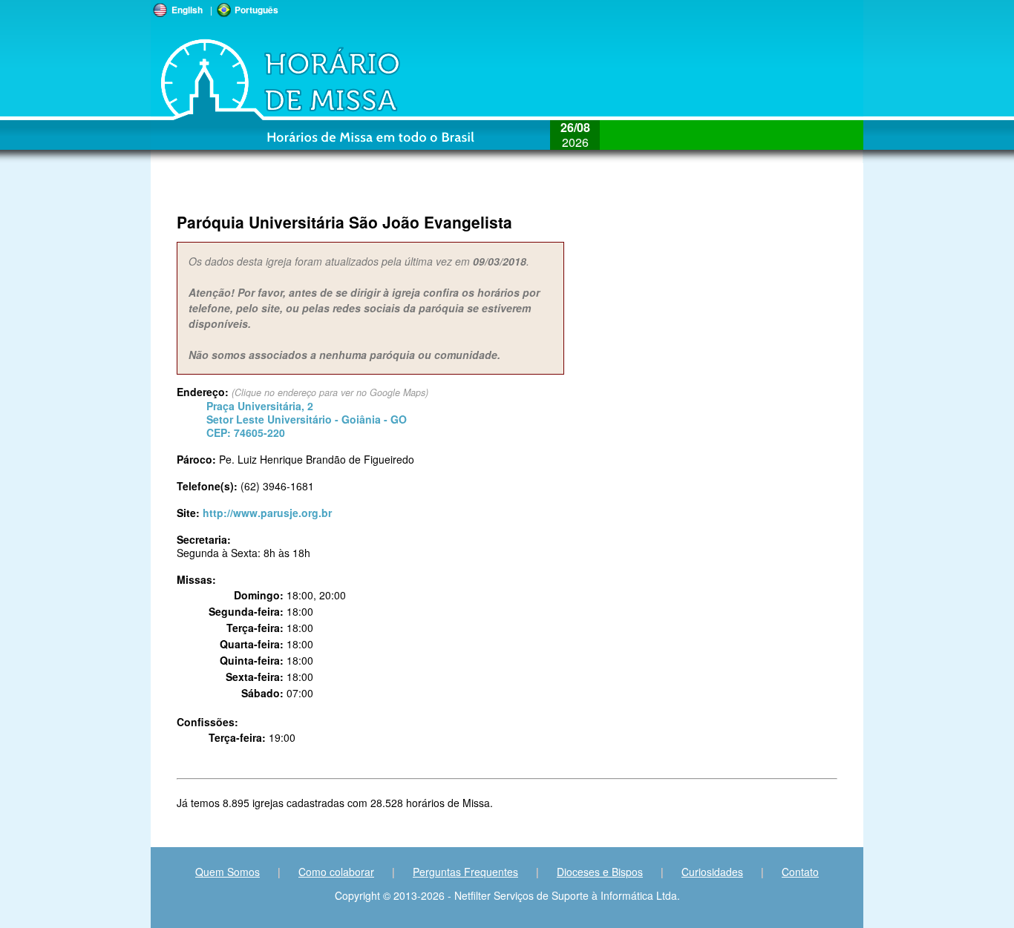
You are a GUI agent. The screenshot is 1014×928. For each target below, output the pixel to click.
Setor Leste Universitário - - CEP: (306, 419)
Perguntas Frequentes (465, 871)
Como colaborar (336, 871)
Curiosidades (712, 871)
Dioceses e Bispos (600, 871)
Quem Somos (227, 871)
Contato (800, 871)
